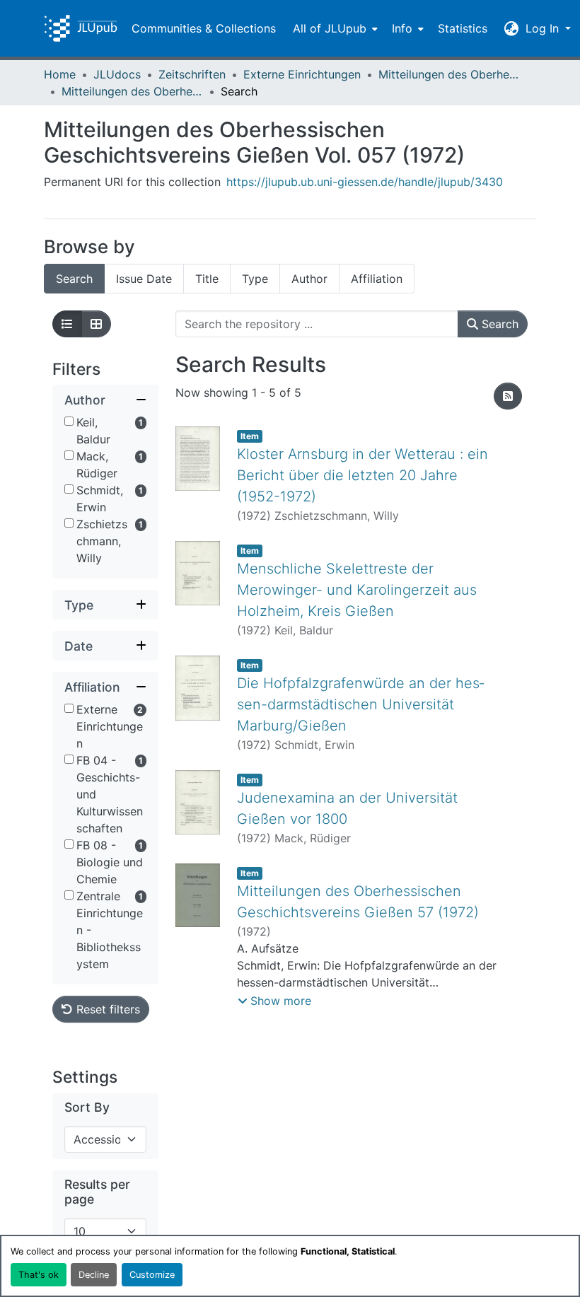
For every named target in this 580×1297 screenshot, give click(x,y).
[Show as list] (67, 323)
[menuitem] (334, 28)
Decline (94, 1274)
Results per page (97, 1191)
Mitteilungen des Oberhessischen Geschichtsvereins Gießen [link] (449, 74)
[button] (80, 28)
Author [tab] (309, 279)
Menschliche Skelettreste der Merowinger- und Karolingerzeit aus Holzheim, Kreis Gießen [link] (357, 590)
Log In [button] (544, 28)
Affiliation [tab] (376, 279)
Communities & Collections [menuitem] (204, 28)
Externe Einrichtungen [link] (302, 74)
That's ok (38, 1274)
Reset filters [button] (106, 1009)
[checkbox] (69, 421)
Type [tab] (255, 279)
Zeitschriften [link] (192, 74)
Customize (152, 1274)
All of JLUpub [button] (329, 28)
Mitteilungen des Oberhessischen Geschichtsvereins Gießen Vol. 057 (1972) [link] (132, 91)
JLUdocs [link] (117, 74)
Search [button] (498, 324)
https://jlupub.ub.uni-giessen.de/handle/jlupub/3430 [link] (364, 182)
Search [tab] (74, 279)
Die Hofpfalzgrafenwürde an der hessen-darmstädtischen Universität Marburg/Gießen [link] (360, 704)
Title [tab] (207, 279)
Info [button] (402, 28)
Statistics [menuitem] (462, 28)
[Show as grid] (96, 323)
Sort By (87, 1107)
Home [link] (60, 74)
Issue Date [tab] (144, 279)
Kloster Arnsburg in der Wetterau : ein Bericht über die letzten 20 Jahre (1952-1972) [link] (362, 475)
